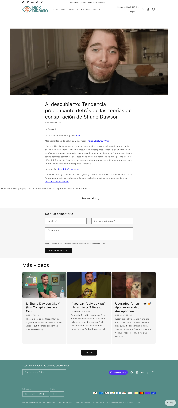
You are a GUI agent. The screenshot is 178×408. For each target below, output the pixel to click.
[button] (73, 9)
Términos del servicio (100, 402)
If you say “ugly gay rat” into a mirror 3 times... (88, 305)
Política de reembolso (65, 402)
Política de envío (116, 402)
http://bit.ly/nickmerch (68, 169)
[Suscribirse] (63, 372)
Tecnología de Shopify (47, 402)
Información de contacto (133, 402)
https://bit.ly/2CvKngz (99, 141)
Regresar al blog (90, 198)
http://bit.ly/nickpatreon (57, 181)
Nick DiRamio (33, 402)
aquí (78, 135)
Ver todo (89, 352)
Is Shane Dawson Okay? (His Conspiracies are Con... (43, 307)
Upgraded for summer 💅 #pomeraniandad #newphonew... (133, 307)
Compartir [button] (52, 129)
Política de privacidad (83, 402)
